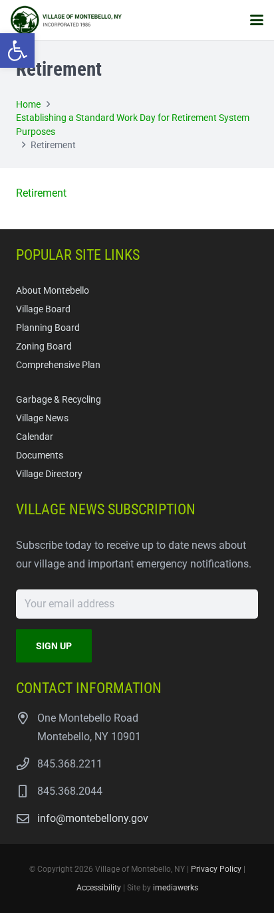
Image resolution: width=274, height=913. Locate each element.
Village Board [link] (43, 309)
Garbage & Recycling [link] (58, 399)
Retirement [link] (41, 193)
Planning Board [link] (48, 328)
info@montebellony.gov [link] (92, 818)
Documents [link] (39, 455)
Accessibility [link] (98, 887)
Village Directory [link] (49, 474)
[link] (17, 50)
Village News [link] (42, 418)
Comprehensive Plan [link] (58, 365)
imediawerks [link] (175, 887)
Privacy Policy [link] (216, 869)
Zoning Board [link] (44, 346)
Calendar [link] (34, 437)
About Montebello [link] (52, 290)
